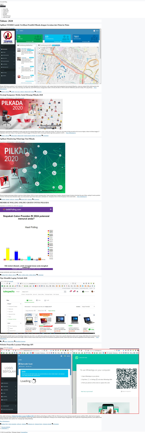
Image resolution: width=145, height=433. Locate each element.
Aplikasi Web (4, 275)
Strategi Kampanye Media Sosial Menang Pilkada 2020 (21, 95)
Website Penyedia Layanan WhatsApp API (16, 345)
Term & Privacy (7, 16)
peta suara (17, 91)
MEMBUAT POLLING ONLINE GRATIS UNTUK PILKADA (24, 203)
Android (3, 199)
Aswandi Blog (3, 1)
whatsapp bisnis (38, 424)
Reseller (5, 14)
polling (19, 275)
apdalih (12, 91)
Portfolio (5, 13)
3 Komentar (36, 199)
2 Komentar (38, 91)
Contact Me (6, 10)
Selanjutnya (5, 428)
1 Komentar (40, 275)
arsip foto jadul (6, 17)
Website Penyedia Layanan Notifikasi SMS (23, 416)
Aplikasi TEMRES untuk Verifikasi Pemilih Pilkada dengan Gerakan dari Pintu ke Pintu (34, 25)
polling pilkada (32, 275)
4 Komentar (56, 424)
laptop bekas (11, 341)
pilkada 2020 (27, 91)
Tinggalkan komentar (20, 341)
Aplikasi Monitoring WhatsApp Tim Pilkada (17, 139)
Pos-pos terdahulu (6, 427)
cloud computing (12, 424)
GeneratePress (24, 432)
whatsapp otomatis (47, 424)
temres (32, 91)
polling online (25, 275)
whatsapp (17, 199)
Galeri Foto (5, 11)
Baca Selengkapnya (71, 133)
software (7, 91)
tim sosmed (38, 135)
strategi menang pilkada (29, 135)
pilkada (3, 91)
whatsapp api (31, 424)
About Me (5, 9)
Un (2, 341)
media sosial (14, 135)
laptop (5, 341)
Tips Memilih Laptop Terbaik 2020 (13, 278)
